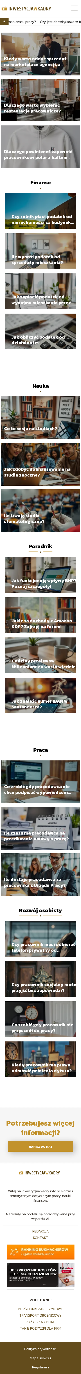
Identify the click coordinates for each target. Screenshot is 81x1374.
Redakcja (40, 1231)
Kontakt (40, 1237)
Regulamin (40, 1367)
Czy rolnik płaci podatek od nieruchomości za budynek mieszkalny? (41, 219)
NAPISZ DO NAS (40, 1146)
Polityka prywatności (40, 1348)
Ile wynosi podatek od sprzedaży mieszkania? (37, 259)
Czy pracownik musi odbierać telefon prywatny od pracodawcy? (43, 947)
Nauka (40, 386)
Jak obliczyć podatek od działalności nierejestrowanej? (38, 340)
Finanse (40, 182)
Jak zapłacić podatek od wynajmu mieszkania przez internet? (41, 300)
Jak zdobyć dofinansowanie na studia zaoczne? (37, 472)
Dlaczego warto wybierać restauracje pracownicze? (32, 108)
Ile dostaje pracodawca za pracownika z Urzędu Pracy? (35, 882)
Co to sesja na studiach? (30, 428)
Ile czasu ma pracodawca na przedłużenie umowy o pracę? (36, 836)
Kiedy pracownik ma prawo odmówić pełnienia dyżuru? (41, 1068)
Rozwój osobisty (40, 910)
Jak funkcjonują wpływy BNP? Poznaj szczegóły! (43, 583)
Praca (40, 750)
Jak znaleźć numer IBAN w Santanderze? (39, 704)
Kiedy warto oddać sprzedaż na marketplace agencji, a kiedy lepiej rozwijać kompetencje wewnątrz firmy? (37, 62)
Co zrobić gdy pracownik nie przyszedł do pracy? (42, 1027)
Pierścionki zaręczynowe (40, 1309)
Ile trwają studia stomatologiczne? (24, 518)
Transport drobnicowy (40, 1315)
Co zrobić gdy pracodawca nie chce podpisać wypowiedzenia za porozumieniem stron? (37, 789)
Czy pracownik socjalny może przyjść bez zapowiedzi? (43, 987)
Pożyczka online (40, 1321)
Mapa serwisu (40, 1358)
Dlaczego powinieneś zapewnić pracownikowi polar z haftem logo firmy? (38, 154)
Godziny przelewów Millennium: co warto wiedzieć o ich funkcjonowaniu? (44, 664)
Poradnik (40, 546)
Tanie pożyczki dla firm (40, 1328)
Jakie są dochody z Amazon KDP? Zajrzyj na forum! (41, 623)
